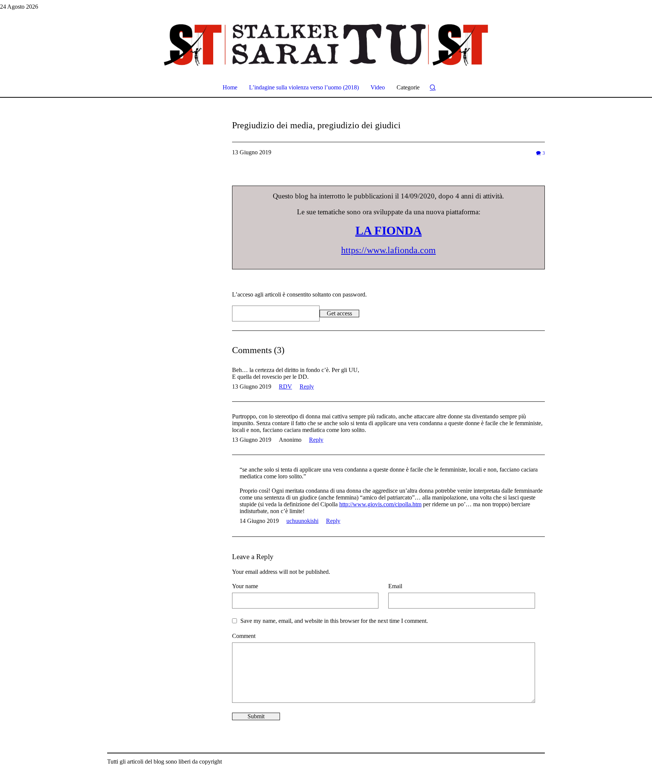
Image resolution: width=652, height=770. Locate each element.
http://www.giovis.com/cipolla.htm (380, 504)
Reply (307, 386)
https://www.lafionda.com (388, 250)
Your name (245, 586)
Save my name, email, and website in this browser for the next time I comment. (334, 621)
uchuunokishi (302, 521)
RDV (285, 386)
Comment (243, 636)
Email (395, 586)
